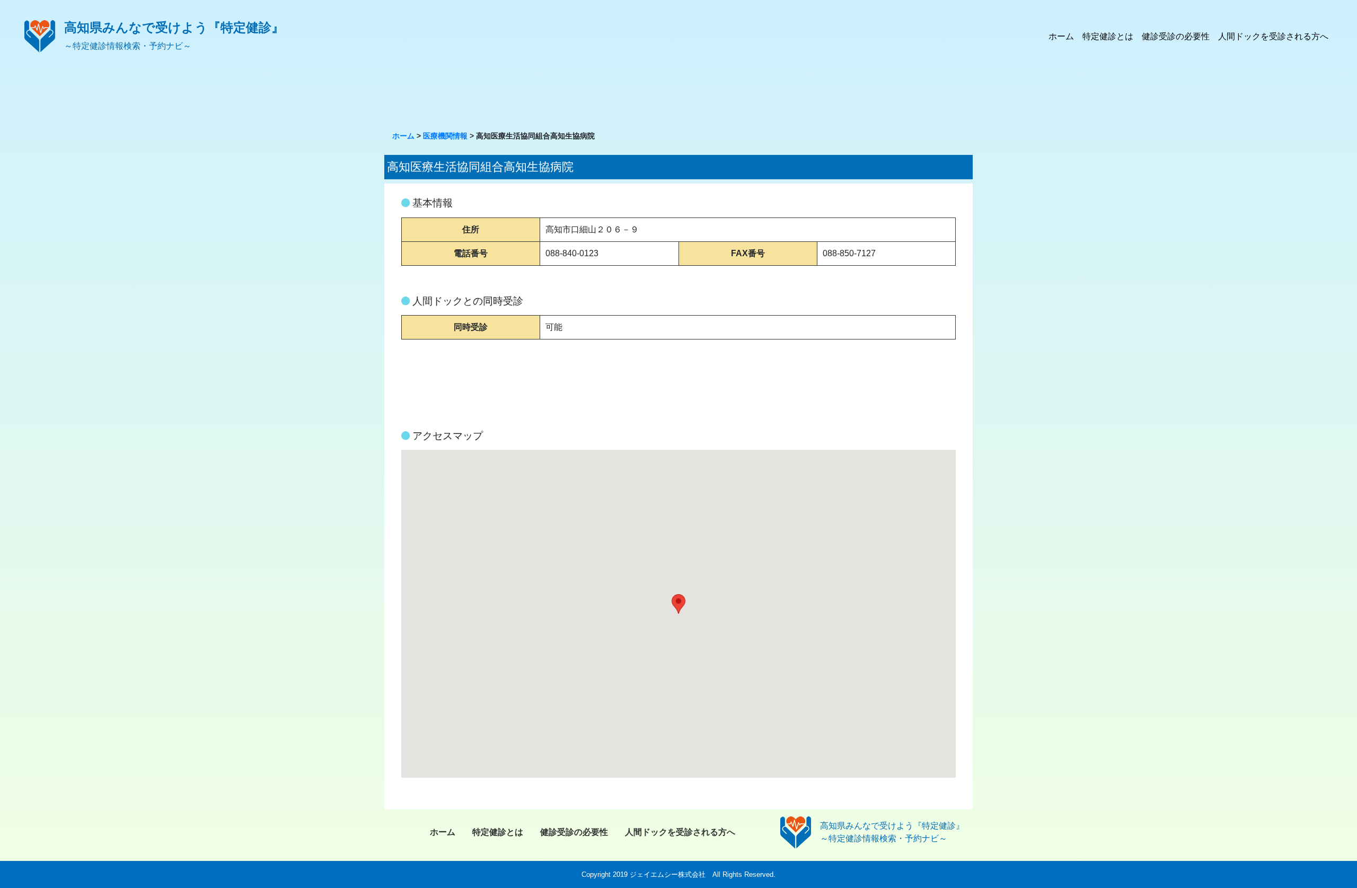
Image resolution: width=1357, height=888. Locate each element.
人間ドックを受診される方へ (1273, 36)
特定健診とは (1107, 36)
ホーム (1061, 36)
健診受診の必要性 (1176, 36)
